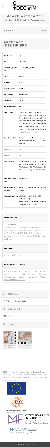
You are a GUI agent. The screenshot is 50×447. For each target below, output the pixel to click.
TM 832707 (8, 316)
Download (22, 301)
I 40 (25, 170)
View (8, 301)
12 (19, 68)
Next (43, 31)
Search (23, 20)
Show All (12, 20)
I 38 (25, 167)
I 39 (39, 167)
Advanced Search (38, 20)
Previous (9, 31)
